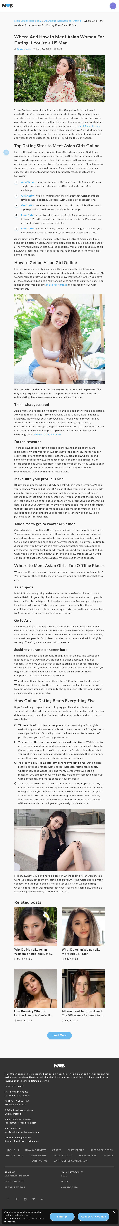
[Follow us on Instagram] (25, 1198)
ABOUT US (13, 1150)
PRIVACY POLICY (63, 1155)
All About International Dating (62, 20)
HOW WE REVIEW (35, 1150)
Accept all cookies (93, 1216)
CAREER (56, 1150)
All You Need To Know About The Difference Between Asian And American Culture (83, 1013)
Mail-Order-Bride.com (28, 20)
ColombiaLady (14, 1181)
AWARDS (108, 1155)
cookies (24, 1212)
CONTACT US (39, 1160)
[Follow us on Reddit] (42, 1198)
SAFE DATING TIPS (101, 1150)
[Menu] (113, 6)
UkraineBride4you (17, 1175)
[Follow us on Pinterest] (33, 1198)
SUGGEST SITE (14, 1155)
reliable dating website (47, 434)
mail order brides (56, 284)
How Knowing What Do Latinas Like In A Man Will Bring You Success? (32, 1013)
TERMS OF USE (38, 1155)
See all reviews (15, 1187)
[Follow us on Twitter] (16, 1198)
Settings (62, 1216)
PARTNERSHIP (76, 1150)
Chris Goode (24, 49)
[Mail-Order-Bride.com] (7, 6)
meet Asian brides (89, 125)
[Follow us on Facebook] (8, 1198)
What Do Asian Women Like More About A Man (81, 951)
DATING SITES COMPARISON (71, 1160)
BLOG (64, 1175)
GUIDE (65, 1181)
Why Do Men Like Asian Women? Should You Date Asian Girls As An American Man (33, 952)
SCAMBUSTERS (88, 1155)
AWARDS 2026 (69, 1187)
